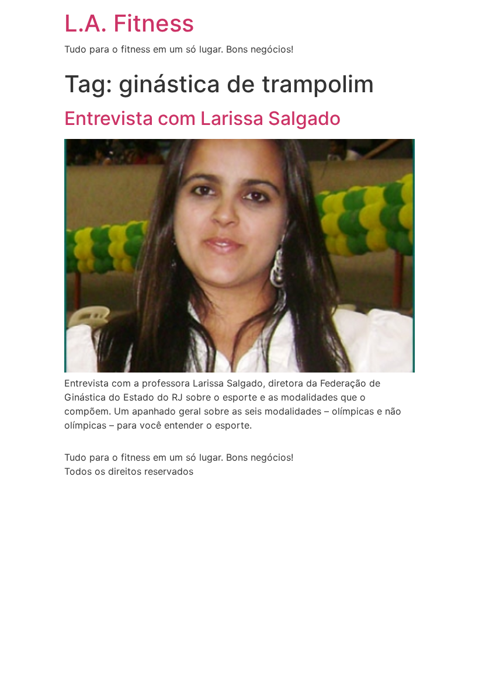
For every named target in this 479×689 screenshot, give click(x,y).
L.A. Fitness (129, 23)
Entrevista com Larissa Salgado (202, 118)
